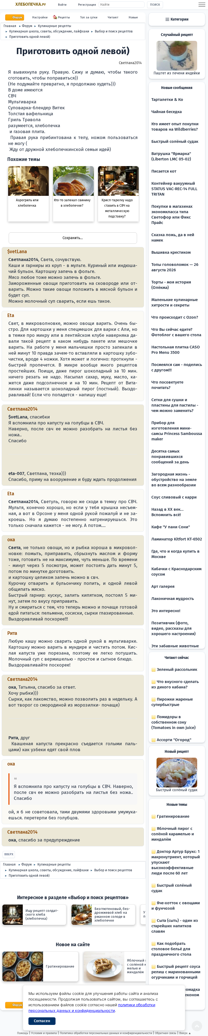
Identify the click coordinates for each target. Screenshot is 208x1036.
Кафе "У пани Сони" (170, 526)
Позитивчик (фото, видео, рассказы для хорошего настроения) (173, 628)
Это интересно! (165, 610)
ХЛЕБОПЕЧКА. (30, 4)
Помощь (22, 1033)
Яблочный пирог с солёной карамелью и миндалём (172, 834)
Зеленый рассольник (176, 669)
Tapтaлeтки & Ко (167, 99)
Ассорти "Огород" (173, 739)
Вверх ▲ (185, 1033)
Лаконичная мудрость (172, 598)
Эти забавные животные (175, 646)
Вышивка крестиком (171, 252)
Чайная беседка (166, 111)
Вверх (8, 854)
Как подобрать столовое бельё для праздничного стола (171, 949)
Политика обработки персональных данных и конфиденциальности (106, 1033)
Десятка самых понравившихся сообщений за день (170, 456)
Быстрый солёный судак (174, 141)
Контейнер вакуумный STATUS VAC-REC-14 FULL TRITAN (174, 189)
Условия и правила (44, 1033)
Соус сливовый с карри (174, 497)
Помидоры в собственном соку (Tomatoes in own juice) (173, 722)
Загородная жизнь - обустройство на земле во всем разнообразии (174, 479)
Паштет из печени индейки (177, 73)
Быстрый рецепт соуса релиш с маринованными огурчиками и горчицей (175, 972)
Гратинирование (172, 816)
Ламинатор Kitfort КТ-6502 (176, 539)
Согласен (42, 1021)
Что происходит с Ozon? (174, 317)
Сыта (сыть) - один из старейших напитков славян (174, 926)
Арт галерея (162, 586)
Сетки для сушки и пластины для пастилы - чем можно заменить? (174, 405)
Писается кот (163, 171)
